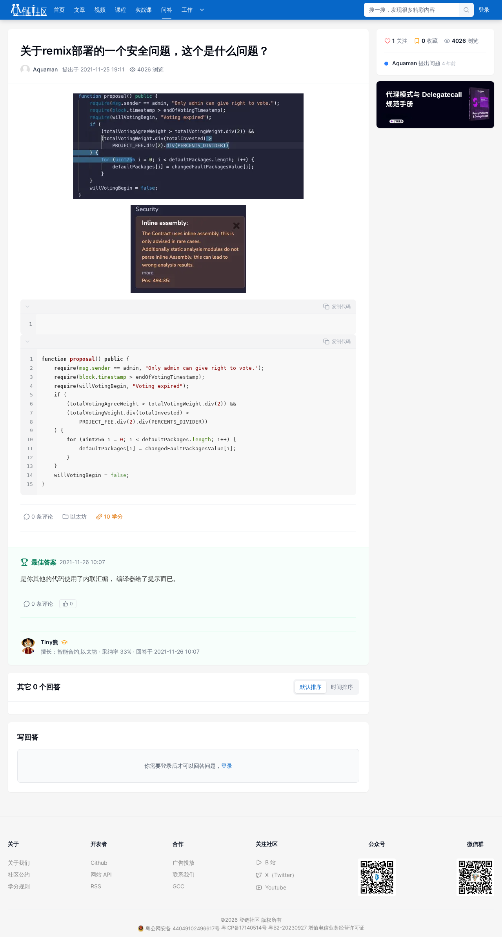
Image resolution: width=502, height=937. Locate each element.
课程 (120, 9)
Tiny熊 (49, 642)
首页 (59, 9)
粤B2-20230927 (287, 927)
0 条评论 (42, 516)
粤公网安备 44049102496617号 (183, 928)
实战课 (143, 9)
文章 (79, 9)
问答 (166, 9)
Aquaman (45, 69)
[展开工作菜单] (201, 10)
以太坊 (78, 516)
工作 (187, 9)
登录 (483, 9)
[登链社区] (29, 10)
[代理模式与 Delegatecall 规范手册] (435, 104)
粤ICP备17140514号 (244, 927)
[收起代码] (27, 307)
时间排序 (342, 686)
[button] (188, 307)
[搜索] (466, 9)
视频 (100, 9)
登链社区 (250, 920)
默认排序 (311, 686)
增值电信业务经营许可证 (336, 927)
